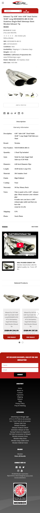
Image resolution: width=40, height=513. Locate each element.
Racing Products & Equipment (20, 432)
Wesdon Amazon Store (20, 436)
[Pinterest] (22, 113)
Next (37, 95)
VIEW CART (26, 12)
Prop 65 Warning (20, 406)
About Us (20, 390)
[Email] (8, 113)
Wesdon (20, 454)
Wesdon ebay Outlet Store (20, 441)
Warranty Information (21, 127)
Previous (5, 95)
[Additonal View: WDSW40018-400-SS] (10, 94)
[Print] (12, 113)
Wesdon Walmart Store (20, 443)
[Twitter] (15, 113)
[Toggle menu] (3, 3)
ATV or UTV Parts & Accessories (20, 419)
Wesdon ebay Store (20, 438)
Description (21, 121)
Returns (20, 399)
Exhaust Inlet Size (20, 423)
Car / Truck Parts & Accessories (20, 421)
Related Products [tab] (21, 283)
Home (20, 388)
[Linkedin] (19, 113)
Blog (20, 401)
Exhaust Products (20, 425)
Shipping (20, 397)
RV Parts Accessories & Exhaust (20, 434)
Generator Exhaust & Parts (20, 430)
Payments (20, 395)
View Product (11, 337)
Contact (20, 393)
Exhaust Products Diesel (20, 428)
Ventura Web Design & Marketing (23, 476)
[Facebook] (4, 113)
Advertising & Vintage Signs (20, 417)
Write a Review (8, 38)
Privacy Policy (20, 403)
